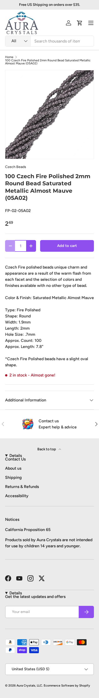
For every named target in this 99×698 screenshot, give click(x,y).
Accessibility (16, 495)
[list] (49, 114)
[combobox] (49, 41)
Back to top (47, 449)
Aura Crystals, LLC (29, 685)
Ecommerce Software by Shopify (67, 685)
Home (9, 57)
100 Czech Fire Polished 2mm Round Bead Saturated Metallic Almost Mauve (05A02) (48, 62)
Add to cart (67, 245)
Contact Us (15, 459)
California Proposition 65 (28, 529)
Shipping (13, 477)
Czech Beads (15, 167)
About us (13, 468)
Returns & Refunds (22, 486)
